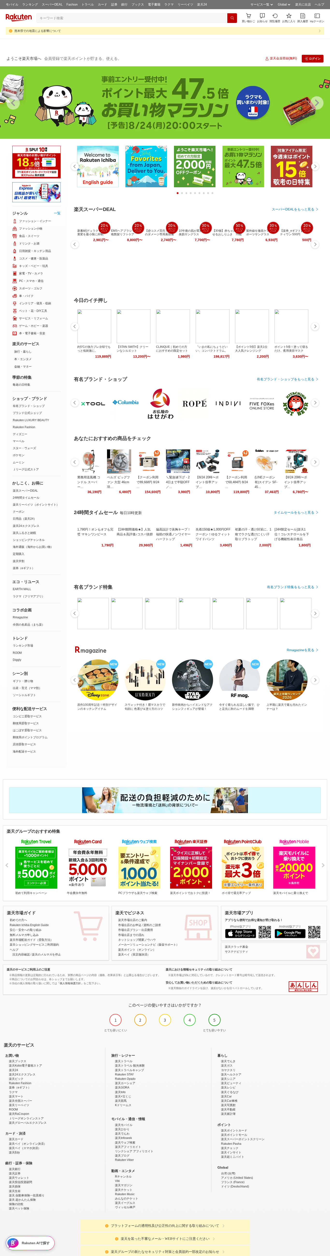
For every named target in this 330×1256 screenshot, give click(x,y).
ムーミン (18, 462)
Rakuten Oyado (125, 1079)
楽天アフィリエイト (128, 1147)
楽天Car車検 (229, 1100)
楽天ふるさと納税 (24, 533)
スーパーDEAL (52, 4)
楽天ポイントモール (234, 1135)
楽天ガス (227, 1065)
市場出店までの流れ (131, 935)
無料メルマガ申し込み (24, 935)
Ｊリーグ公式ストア (26, 469)
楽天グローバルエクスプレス (28, 1122)
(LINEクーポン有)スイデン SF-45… (266, 482)
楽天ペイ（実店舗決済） (134, 954)
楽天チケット (123, 1190)
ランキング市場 (23, 645)
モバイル (12, 4)
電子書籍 (154, 4)
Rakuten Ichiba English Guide (29, 925)
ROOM (17, 653)
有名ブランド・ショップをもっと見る (285, 379)
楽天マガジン (123, 1185)
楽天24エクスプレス (26, 526)
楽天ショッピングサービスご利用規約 (34, 944)
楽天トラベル (123, 1061)
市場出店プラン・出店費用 (135, 930)
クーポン (18, 511)
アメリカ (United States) (237, 1177)
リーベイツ (185, 4)
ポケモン (18, 455)
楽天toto (120, 1092)
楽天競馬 (121, 1100)
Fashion (72, 4)
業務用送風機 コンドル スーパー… (88, 482)
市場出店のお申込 (129, 925)
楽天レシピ (228, 1087)
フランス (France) (232, 1182)
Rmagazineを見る (300, 650)
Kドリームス (123, 1105)
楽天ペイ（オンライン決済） (28, 1143)
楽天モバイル (123, 1125)
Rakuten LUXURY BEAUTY (31, 420)
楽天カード (16, 1139)
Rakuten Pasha (231, 1143)
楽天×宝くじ (123, 1096)
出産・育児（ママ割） (27, 688)
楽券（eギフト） (24, 568)
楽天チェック (229, 1148)
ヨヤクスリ (228, 1070)
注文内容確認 (21, 954)
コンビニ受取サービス (27, 716)
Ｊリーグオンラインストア (26, 1118)
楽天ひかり (122, 1129)
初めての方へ (18, 920)
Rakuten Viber (124, 1160)
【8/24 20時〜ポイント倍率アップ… (207, 482)
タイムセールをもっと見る (294, 512)
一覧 (57, 213)
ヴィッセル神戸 (125, 1207)
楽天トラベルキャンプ (129, 1070)
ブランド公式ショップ (27, 413)
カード (102, 4)
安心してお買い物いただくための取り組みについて (199, 982)
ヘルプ (319, 4)
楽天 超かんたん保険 (22, 1199)
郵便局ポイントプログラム (30, 737)
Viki (117, 1181)
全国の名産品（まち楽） (29, 624)
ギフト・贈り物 (23, 681)
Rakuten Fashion (24, 427)
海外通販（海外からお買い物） (33, 547)
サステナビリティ (236, 951)
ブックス (137, 4)
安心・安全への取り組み (26, 930)
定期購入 (18, 554)
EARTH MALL (22, 589)
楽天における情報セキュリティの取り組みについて (199, 969)
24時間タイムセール (26, 497)
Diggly (17, 660)
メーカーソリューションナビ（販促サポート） (148, 944)
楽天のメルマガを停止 (46, 954)
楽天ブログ (122, 1155)
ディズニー (20, 434)
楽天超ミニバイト (232, 1156)
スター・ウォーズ (24, 448)
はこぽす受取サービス (27, 730)
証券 (114, 4)
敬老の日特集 (21, 384)
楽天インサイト (231, 1152)
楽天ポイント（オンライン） (137, 949)
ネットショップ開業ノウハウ (137, 940)
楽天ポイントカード (234, 1130)
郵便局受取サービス (26, 723)
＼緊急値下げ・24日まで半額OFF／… (178, 482)
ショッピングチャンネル (29, 540)
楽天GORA (122, 1087)
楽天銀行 (15, 1169)
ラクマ (169, 4)
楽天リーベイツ (19, 1105)
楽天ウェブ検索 (125, 1142)
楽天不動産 (228, 1109)
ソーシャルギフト (24, 695)
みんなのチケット (126, 1198)
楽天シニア (228, 1079)
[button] (262, 18)
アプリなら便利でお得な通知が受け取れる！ (254, 920)
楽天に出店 (303, 4)
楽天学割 (18, 561)
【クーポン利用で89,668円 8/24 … (147, 482)
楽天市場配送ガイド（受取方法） (31, 940)
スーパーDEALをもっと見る (293, 209)
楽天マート (16, 1096)
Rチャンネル (123, 1176)
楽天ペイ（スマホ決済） (25, 1148)
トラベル (87, 4)
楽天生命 (15, 1191)
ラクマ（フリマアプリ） (29, 596)
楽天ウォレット (19, 1177)
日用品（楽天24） (24, 518)
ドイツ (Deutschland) (235, 1186)
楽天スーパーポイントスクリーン (243, 1139)
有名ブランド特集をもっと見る (290, 587)
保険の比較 (16, 1204)
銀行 (124, 4)
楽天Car (226, 1096)
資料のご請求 (152, 925)
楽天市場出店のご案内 (132, 920)
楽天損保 (15, 1186)
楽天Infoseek (123, 1138)
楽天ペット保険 (19, 1208)
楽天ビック (16, 1079)
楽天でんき (228, 1061)
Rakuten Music (125, 1194)
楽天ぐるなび (229, 1092)
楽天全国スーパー (20, 1100)
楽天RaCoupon (19, 1114)
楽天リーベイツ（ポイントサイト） (36, 504)
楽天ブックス (17, 1061)
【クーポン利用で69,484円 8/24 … (236, 482)
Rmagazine (20, 617)
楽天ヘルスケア (231, 1074)
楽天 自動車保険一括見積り (26, 1195)
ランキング (30, 4)
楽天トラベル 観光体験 (130, 1065)
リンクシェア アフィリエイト (134, 1151)
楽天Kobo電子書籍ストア (25, 1065)
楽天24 (202, 4)
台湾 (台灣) (228, 1173)
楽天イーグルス (125, 1203)
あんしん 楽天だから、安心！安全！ (303, 986)
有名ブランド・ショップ (29, 406)
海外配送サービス (24, 751)
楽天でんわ (122, 1133)
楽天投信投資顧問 (20, 1182)
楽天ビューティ (231, 1083)
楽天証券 (15, 1173)
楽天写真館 (228, 1105)
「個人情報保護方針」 (70, 983)
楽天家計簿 (228, 1114)
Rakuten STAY (124, 1074)
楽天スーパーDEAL (25, 490)
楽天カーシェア (125, 1083)
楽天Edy (14, 1152)
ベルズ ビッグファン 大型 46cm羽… (118, 482)
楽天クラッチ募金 (236, 947)
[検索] (232, 18)
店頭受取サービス (24, 744)
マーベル (18, 441)
